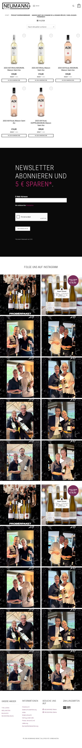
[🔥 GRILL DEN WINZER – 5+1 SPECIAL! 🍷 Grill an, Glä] (20, 377)
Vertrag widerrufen (28, 718)
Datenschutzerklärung (29, 709)
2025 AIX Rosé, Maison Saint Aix (14, 122)
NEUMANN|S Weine (50, 709)
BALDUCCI (5, 713)
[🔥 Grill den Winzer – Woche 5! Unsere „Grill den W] (62, 377)
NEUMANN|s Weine (50, 712)
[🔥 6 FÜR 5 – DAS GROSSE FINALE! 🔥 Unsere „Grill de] (20, 336)
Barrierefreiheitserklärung (30, 726)
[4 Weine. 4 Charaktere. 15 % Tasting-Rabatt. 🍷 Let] (62, 295)
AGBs (24, 712)
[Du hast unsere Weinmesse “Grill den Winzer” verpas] (62, 460)
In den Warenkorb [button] (14, 80)
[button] (36, 6)
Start (7, 15)
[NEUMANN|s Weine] (16, 6)
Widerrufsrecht (27, 715)
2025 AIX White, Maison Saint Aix (41, 69)
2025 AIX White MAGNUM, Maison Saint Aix (14, 69)
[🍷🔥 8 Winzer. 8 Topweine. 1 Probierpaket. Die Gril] (20, 295)
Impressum (26, 707)
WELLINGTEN (6, 710)
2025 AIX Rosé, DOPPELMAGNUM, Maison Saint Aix (41, 123)
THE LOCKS (5, 708)
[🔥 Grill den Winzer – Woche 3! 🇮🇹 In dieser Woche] (62, 419)
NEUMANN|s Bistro (8, 716)
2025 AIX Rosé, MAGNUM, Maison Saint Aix (68, 69)
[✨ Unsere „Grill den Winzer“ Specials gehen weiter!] (62, 336)
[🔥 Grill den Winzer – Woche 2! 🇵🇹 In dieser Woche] (20, 460)
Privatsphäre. (30, 205)
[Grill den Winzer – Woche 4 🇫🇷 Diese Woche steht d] (20, 419)
